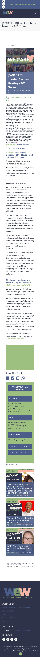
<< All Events (10, 45)
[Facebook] (3, 1)
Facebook (3, 639)
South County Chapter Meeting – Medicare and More (18, 548)
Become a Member (9, 618)
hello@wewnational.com (15, 338)
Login (11, 4)
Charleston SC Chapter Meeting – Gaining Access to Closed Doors (20, 563)
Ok (20, 654)
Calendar (5, 621)
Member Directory (21, 4)
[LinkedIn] (3, 7)
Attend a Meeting (8, 614)
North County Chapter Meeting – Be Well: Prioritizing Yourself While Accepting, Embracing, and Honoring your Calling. (19, 488)
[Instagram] (3, 4)
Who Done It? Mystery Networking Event (20, 566)
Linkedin (11, 639)
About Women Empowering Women (16, 607)
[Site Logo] (7, 13)
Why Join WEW (8, 611)
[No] (37, 651)
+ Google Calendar (20, 446)
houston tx (19, 411)
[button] (35, 13)
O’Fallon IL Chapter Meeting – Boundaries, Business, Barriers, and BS (19, 520)
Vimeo (15, 639)
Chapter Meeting (24, 410)
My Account (32, 4)
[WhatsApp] (23, 378)
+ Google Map (23, 426)
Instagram (7, 639)
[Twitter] (12, 378)
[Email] (17, 378)
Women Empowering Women (18, 440)
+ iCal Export (20, 452)
